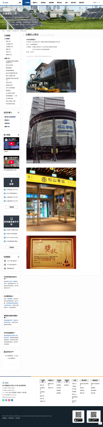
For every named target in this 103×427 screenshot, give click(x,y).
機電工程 (8, 49)
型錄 (5, 283)
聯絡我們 (11, 303)
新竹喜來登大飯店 (10, 103)
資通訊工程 (9, 54)
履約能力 (7, 120)
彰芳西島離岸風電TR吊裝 (10, 170)
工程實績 (7, 38)
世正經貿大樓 (9, 98)
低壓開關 (58, 385)
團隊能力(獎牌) (50, 384)
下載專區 (15, 281)
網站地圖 (93, 393)
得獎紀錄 (7, 123)
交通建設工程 (9, 46)
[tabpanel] (51, 17)
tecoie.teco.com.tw (9, 397)
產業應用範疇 (74, 397)
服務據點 (10, 299)
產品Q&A (74, 394)
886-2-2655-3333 (9, 388)
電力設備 (58, 387)
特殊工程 (8, 52)
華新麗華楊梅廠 (10, 70)
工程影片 (6, 151)
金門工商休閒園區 (10, 88)
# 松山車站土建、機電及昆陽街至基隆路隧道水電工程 (39, 56)
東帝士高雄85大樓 (10, 101)
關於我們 (84, 380)
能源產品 (59, 381)
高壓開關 (58, 393)
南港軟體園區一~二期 (11, 95)
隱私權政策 (93, 390)
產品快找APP (74, 401)
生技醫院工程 (9, 44)
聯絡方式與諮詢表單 (95, 384)
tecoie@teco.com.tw (10, 395)
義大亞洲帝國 (9, 65)
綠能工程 (8, 41)
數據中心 (51, 380)
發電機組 (58, 390)
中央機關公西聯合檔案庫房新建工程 (12, 61)
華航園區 (8, 90)
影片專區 (74, 389)
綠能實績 (67, 381)
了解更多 (11, 207)
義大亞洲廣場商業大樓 (11, 73)
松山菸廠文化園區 (10, 93)
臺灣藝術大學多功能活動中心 (12, 79)
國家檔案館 (9, 68)
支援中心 (74, 383)
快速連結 (74, 391)
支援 (10, 281)
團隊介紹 (7, 126)
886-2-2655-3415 (9, 390)
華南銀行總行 (9, 85)
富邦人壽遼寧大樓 (10, 75)
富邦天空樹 (9, 82)
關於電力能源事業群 (10, 117)
